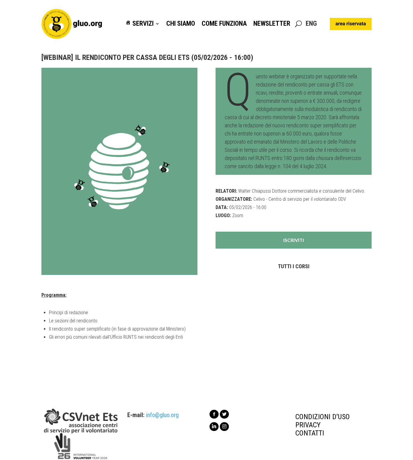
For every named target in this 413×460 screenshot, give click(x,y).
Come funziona (224, 23)
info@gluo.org (162, 415)
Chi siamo (180, 23)
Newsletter (271, 23)
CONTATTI (309, 433)
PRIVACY (307, 425)
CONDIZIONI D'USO (322, 417)
